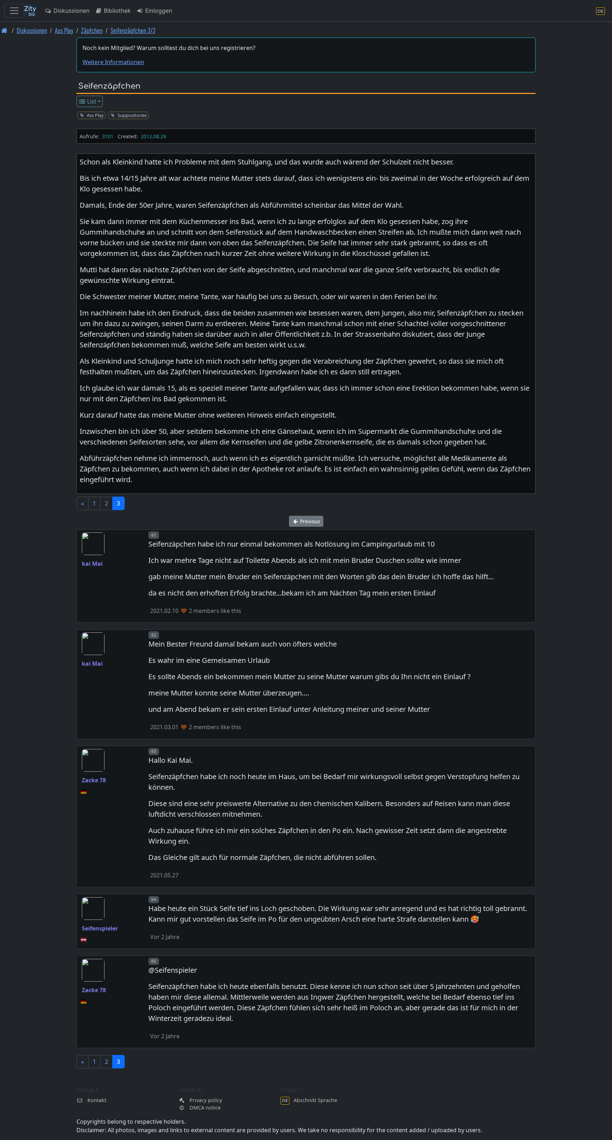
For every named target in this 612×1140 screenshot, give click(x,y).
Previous (309, 521)
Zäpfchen (92, 30)
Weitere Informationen (113, 62)
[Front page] (4, 30)
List (91, 101)
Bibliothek (116, 11)
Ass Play (64, 30)
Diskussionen (71, 11)
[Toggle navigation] (14, 11)
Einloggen (158, 11)
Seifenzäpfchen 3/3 (132, 30)
